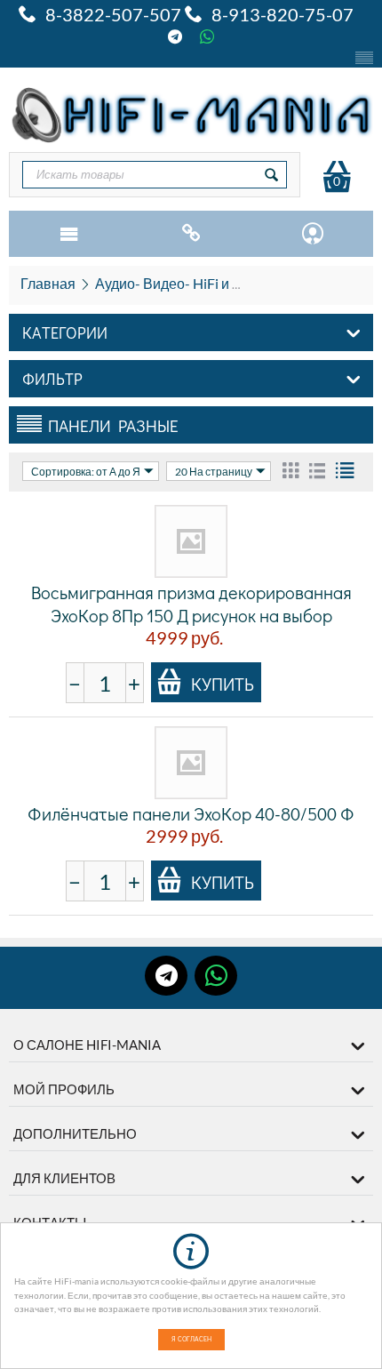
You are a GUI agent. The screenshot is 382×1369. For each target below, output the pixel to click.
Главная (48, 283)
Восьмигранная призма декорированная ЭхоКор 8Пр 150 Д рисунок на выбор (191, 603)
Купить (222, 683)
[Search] (272, 174)
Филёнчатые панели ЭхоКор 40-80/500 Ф (191, 813)
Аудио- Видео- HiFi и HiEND (185, 283)
